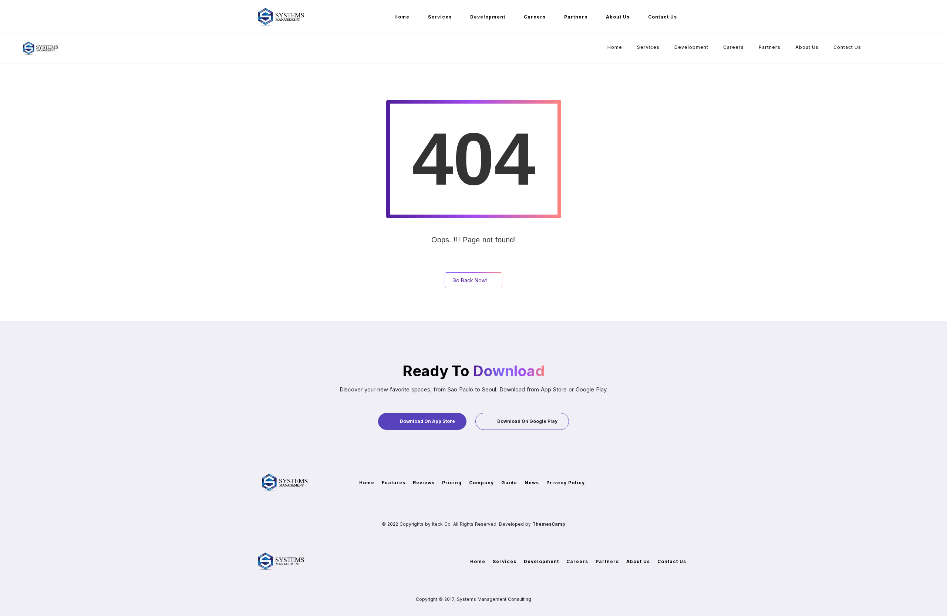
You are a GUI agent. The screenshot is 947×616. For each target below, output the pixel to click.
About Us (618, 17)
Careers (535, 17)
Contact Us (662, 17)
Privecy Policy (565, 482)
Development (487, 17)
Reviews (424, 482)
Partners (575, 17)
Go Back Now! (469, 280)
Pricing (452, 482)
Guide (509, 482)
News (532, 482)
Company (481, 482)
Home (402, 17)
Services (440, 17)
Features (393, 482)
